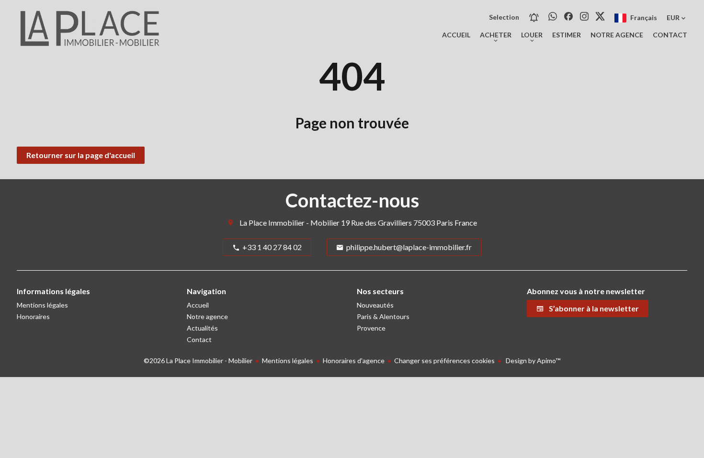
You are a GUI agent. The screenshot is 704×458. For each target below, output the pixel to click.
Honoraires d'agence (354, 360)
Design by (532, 360)
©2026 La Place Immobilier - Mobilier (198, 360)
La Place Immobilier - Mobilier (289, 222)
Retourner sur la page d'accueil (80, 155)
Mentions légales (287, 360)
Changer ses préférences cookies (444, 360)
